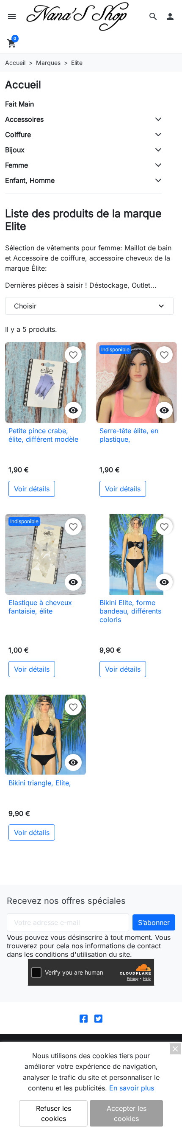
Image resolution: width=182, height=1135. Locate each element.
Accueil (23, 84)
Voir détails (32, 489)
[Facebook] (84, 1018)
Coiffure (18, 134)
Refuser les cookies (53, 1113)
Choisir (90, 306)
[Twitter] (98, 1018)
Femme (16, 165)
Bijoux (15, 150)
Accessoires (24, 119)
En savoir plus (131, 1088)
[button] (153, 16)
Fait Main (19, 104)
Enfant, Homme (30, 180)
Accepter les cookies (126, 1113)
